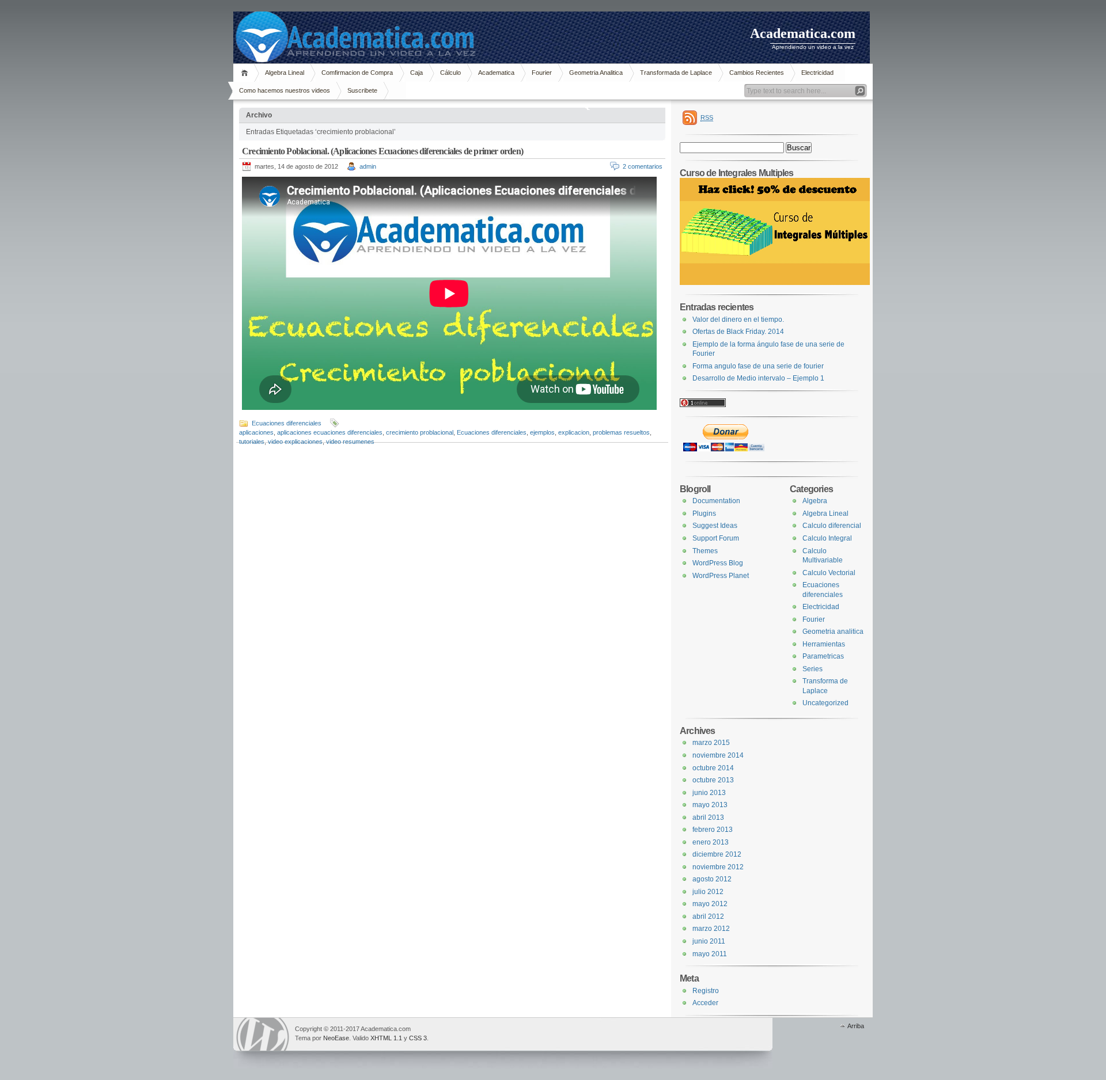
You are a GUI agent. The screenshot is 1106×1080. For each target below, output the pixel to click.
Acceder (705, 1003)
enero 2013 (710, 842)
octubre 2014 (713, 768)
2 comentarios (642, 166)
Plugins (704, 513)
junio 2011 (708, 941)
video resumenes (350, 441)
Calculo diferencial (831, 526)
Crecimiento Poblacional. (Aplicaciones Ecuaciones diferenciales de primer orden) (382, 151)
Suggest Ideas (714, 526)
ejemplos (542, 432)
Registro (705, 991)
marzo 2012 (711, 929)
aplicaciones (256, 432)
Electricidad (817, 72)
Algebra (814, 501)
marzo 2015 (711, 743)
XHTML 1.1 (386, 1038)
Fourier (542, 72)
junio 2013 (709, 793)
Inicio (246, 73)
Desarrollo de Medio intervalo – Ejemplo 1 (758, 378)
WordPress (262, 1034)
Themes (705, 551)
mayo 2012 (710, 904)
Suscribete (362, 90)
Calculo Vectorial (828, 573)
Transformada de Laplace (676, 72)
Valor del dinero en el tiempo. (738, 319)
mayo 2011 (709, 954)
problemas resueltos (621, 432)
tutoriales (251, 441)
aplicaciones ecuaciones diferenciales (329, 432)
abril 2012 (708, 916)
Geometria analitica (832, 632)
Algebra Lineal (284, 72)
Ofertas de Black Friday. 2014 (738, 332)
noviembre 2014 (718, 755)
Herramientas (823, 644)
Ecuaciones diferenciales (286, 423)
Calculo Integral (827, 538)
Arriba (855, 1025)
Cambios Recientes (756, 72)
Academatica (496, 72)
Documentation (716, 501)
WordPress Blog (717, 563)
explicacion (573, 432)
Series (812, 669)
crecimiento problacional (419, 432)
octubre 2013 (713, 780)
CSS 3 (418, 1038)
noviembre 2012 (718, 867)
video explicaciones (295, 441)
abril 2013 (708, 817)
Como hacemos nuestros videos (284, 90)
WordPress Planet (720, 576)
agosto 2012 (712, 879)
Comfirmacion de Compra (357, 72)
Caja (416, 72)
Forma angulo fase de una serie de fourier (758, 366)
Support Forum (715, 538)
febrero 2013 (712, 830)
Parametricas (823, 656)
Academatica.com (802, 33)
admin (367, 166)
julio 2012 (708, 892)
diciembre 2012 (716, 854)
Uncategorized (825, 703)
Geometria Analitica (596, 72)
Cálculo (450, 72)
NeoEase (336, 1038)
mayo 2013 (710, 805)
